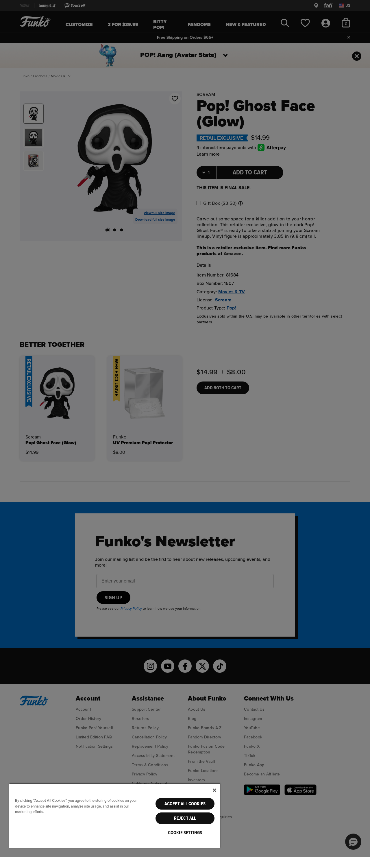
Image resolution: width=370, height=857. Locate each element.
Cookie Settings (185, 833)
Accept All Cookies (185, 804)
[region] (114, 815)
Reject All (185, 818)
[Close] (214, 790)
